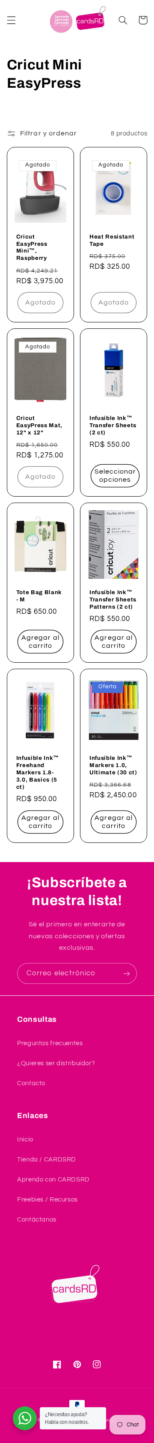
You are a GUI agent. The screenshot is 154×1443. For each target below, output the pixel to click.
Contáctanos (36, 1219)
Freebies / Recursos (47, 1199)
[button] (11, 20)
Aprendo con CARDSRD (53, 1179)
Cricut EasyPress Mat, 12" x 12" (39, 425)
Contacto (31, 1083)
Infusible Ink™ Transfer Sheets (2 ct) (112, 425)
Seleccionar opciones (115, 475)
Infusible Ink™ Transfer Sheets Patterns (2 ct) (112, 599)
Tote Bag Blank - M (39, 596)
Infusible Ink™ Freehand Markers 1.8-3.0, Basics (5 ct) (37, 772)
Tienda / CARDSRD (46, 1159)
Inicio (25, 1139)
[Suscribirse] (126, 973)
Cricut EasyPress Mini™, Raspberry (31, 247)
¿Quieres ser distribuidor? (56, 1063)
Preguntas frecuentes (50, 1043)
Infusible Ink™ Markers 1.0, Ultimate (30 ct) (113, 765)
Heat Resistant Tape (111, 240)
